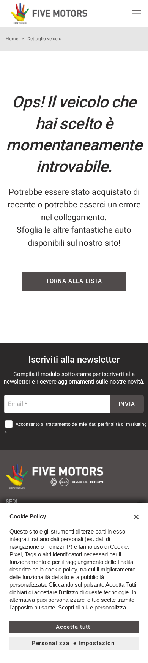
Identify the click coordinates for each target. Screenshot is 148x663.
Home (12, 38)
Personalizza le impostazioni (74, 643)
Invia (126, 404)
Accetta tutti (74, 627)
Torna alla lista (74, 281)
